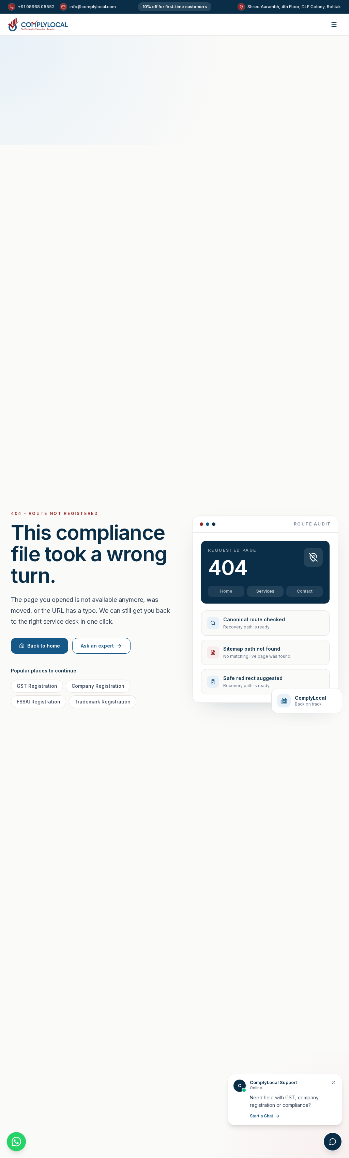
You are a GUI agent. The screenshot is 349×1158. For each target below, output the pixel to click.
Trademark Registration (103, 701)
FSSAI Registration (38, 701)
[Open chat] (332, 1141)
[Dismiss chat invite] (334, 1082)
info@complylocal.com (93, 6)
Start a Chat (261, 1115)
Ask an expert (97, 646)
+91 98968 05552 (36, 6)
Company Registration (98, 686)
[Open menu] (334, 24)
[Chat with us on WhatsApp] (16, 1141)
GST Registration (37, 686)
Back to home (43, 646)
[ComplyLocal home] (38, 24)
